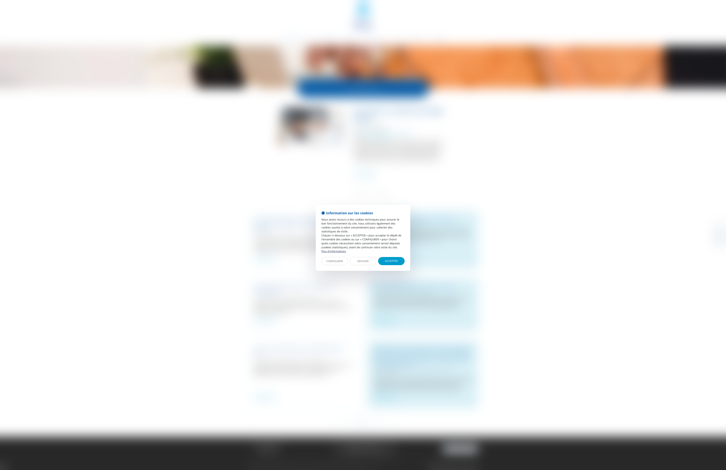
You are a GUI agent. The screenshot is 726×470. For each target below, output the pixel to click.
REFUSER (363, 261)
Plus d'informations (333, 251)
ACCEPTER (391, 261)
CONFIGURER (334, 261)
